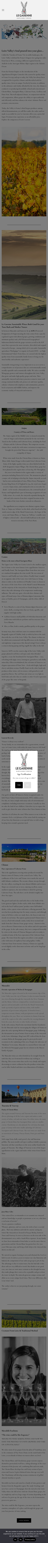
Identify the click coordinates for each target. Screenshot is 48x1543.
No (21, 1539)
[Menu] (3, 10)
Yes (19, 785)
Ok (15, 1539)
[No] (45, 1536)
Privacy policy (30, 1539)
